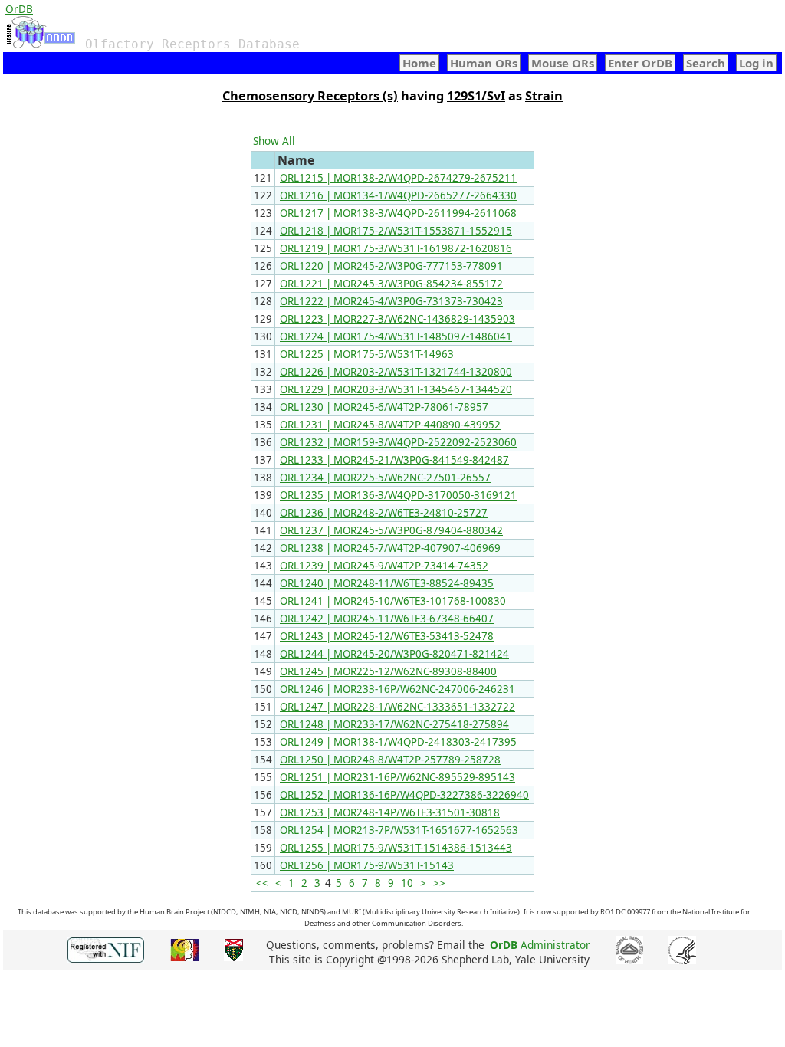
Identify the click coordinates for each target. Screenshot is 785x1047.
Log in (756, 63)
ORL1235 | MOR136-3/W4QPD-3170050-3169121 (398, 495)
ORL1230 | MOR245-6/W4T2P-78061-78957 (384, 407)
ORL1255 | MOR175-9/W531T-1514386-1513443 (396, 848)
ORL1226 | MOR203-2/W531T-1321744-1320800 (396, 372)
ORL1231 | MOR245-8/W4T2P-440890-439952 (390, 425)
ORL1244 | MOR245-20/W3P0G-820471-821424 (394, 654)
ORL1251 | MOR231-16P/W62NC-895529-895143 (397, 777)
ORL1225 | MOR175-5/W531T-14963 (367, 354)
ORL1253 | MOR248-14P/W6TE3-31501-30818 (390, 812)
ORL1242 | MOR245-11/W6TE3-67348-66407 (387, 618)
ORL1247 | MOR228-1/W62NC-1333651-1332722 (397, 707)
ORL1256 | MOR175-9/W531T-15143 (367, 865)
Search (705, 63)
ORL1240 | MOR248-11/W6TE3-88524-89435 (387, 583)
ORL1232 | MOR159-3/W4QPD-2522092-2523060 (398, 442)
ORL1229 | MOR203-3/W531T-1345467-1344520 (396, 389)
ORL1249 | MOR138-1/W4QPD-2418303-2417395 (398, 742)
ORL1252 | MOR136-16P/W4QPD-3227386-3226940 (404, 795)
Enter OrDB (640, 63)
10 (407, 883)
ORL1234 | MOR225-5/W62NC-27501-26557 (385, 477)
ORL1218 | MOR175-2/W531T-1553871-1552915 (396, 231)
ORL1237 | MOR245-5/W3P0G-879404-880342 (391, 530)
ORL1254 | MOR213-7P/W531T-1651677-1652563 (399, 830)
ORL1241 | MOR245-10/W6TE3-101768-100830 (393, 601)
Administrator (540, 944)
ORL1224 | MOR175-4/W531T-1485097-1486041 (396, 336)
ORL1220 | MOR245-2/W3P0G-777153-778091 (391, 266)
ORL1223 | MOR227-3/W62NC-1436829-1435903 (397, 319)
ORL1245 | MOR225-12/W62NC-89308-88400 (388, 671)
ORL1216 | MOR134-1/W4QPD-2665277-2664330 (398, 195)
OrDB (19, 9)
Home (419, 63)
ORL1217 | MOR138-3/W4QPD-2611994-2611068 (398, 213)
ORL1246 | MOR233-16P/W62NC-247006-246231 (397, 689)
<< (262, 883)
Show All (274, 140)
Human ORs (483, 63)
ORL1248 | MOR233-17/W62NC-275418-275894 (394, 724)
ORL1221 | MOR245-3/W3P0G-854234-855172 (391, 283)
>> (439, 883)
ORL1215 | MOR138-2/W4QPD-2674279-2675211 (398, 178)
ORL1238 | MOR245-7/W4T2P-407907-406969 (390, 548)
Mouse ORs (562, 63)
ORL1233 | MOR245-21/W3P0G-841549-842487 (394, 460)
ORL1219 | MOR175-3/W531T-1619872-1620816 (396, 248)
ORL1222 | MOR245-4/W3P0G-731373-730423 (391, 301)
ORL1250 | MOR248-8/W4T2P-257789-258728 (390, 759)
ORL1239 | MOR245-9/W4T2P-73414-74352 (384, 566)
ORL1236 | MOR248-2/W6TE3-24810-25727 (384, 513)
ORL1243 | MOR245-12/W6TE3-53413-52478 (387, 636)
